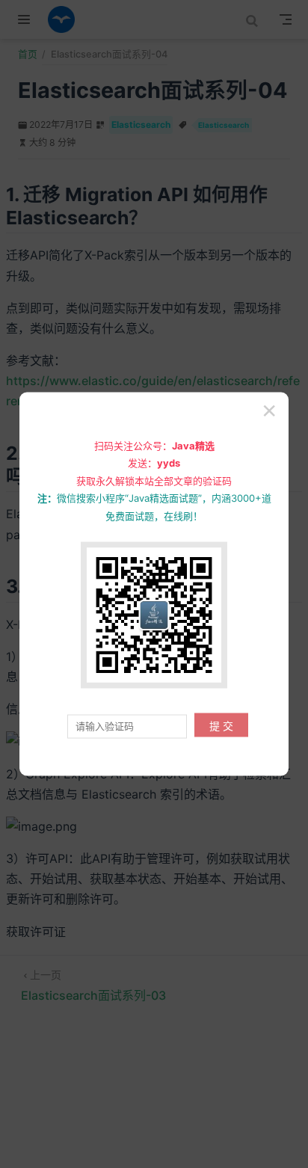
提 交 (221, 725)
